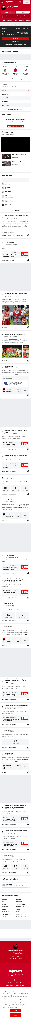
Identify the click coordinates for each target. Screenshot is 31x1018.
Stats (14, 235)
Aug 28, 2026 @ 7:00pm (23, 32)
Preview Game (24, 33)
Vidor (17, 911)
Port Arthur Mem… (20, 904)
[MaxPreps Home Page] (6, 24)
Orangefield (19, 901)
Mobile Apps (19, 980)
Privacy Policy (19, 982)
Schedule (9, 20)
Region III (4, 94)
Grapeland (26, 372)
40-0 (16, 761)
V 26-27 (7, 12)
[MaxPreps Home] (9, 2)
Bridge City (4, 899)
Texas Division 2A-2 (7, 98)
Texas (3, 90)
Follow (23, 12)
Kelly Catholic (5, 906)
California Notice (20, 985)
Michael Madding (13, 339)
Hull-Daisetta (25, 759)
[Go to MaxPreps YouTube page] (12, 975)
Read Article (5, 260)
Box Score (4, 395)
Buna (3, 901)
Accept (15, 1010)
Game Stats (4, 494)
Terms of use (9, 985)
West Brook (19, 914)
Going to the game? (15, 44)
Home (3, 20)
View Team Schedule (15, 79)
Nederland (18, 899)
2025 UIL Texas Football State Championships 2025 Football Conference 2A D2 (15, 383)
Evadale (4, 610)
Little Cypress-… (6, 914)
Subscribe (11, 982)
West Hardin (17, 506)
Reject (15, 1015)
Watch (16, 38)
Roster (15, 20)
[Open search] (20, 2)
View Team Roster (15, 210)
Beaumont (4, 101)
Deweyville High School (15, 950)
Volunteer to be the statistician (15, 126)
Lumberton (4, 916)
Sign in (26, 2)
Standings (21, 20)
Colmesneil (4, 861)
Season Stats (12, 494)
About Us (11, 980)
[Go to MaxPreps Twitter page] (19, 975)
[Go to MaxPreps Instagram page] (15, 975)
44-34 (10, 509)
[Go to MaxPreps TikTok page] (8, 975)
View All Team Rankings (15, 109)
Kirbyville (4, 909)
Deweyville (20, 235)
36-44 (25, 634)
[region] (15, 1002)
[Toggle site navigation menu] (2, 2)
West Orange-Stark (21, 916)
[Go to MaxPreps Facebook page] (22, 975)
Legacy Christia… (6, 911)
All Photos (4, 327)
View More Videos (15, 170)
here (24, 180)
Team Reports (6, 252)
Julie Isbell (11, 299)
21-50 (16, 374)
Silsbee (18, 909)
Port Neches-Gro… (20, 906)
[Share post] (28, 235)
